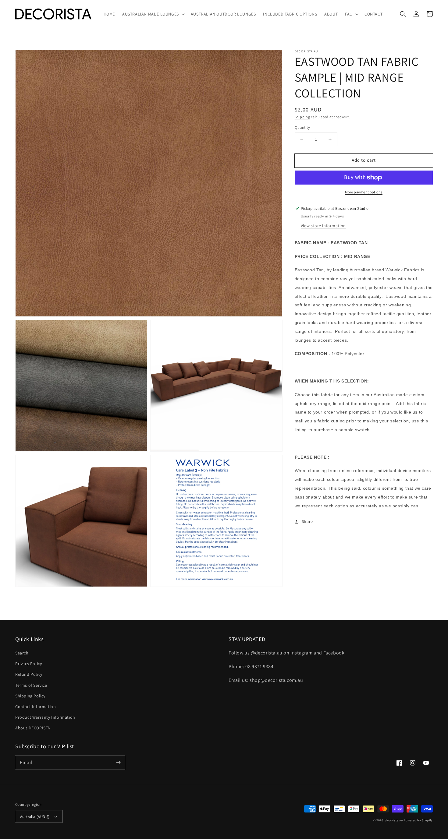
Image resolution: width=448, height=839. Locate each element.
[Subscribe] (118, 762)
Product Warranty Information (45, 717)
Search (22, 653)
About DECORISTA (32, 728)
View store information (323, 225)
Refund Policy (28, 674)
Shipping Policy (30, 696)
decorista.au (394, 820)
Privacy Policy (28, 663)
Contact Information (35, 706)
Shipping (302, 117)
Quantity (302, 127)
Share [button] (307, 521)
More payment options (363, 192)
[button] (403, 14)
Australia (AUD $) (35, 816)
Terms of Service (31, 685)
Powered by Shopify (418, 820)
